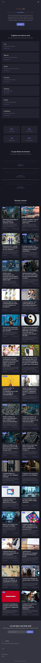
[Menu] (38, 2)
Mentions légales (5, 654)
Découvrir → (20, 24)
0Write (7, 641)
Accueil (3, 648)
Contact (3, 656)
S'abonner (30, 631)
